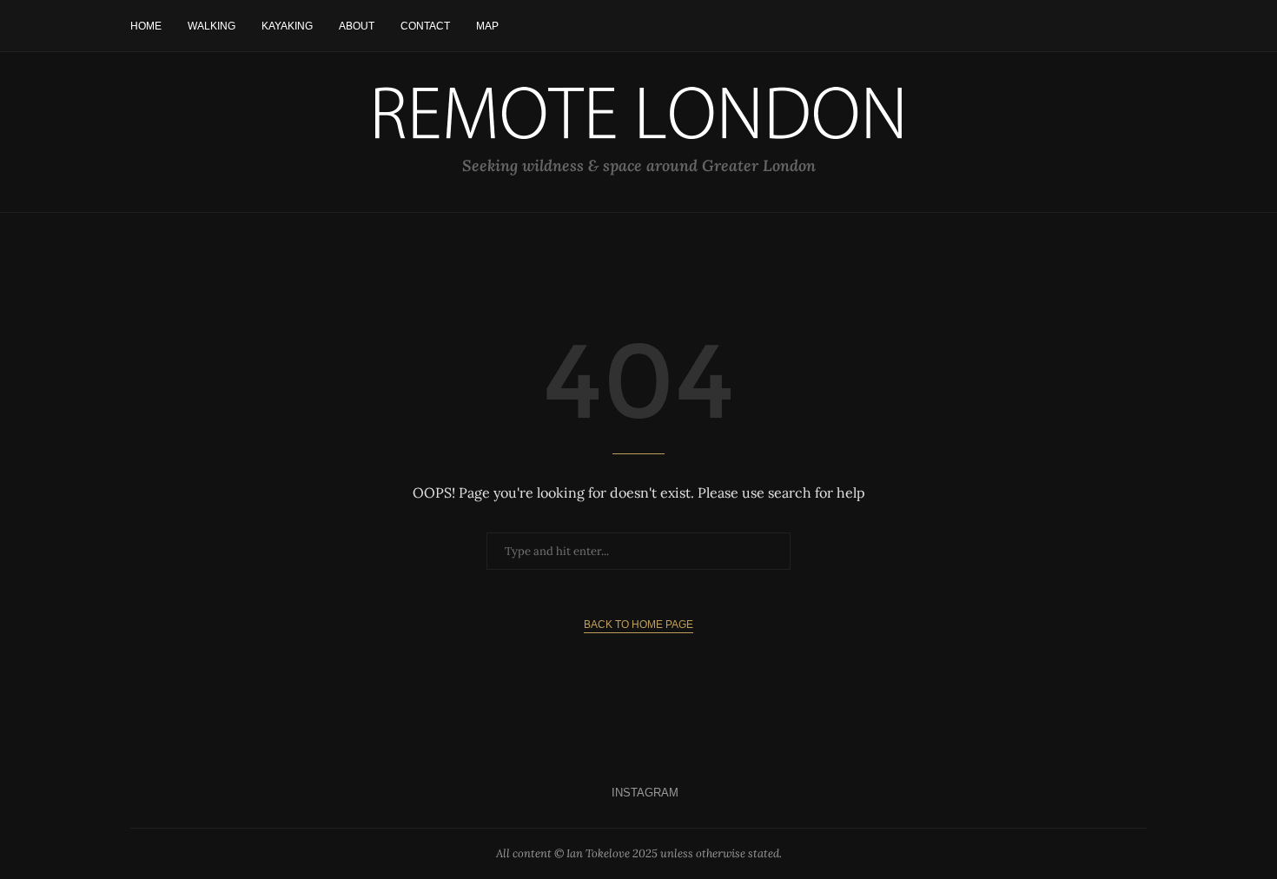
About (356, 26)
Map (487, 26)
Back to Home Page (638, 624)
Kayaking (287, 26)
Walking (211, 26)
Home (146, 26)
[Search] (1138, 26)
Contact (425, 26)
